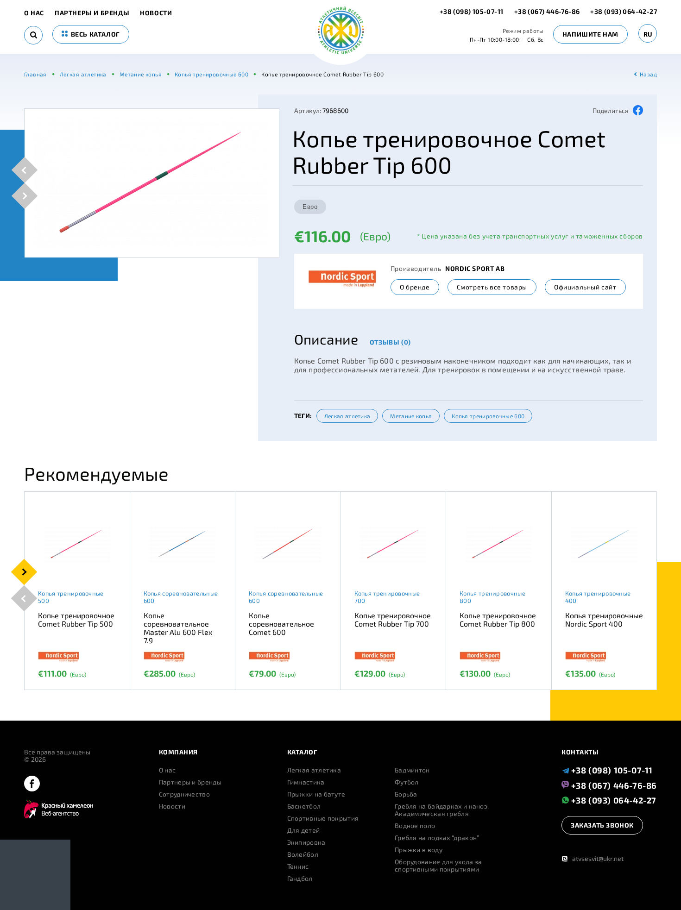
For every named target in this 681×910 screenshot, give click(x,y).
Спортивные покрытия (323, 818)
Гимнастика (306, 782)
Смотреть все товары (492, 287)
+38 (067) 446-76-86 (547, 11)
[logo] (341, 31)
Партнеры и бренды (92, 13)
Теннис (298, 866)
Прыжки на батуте (316, 794)
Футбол (407, 782)
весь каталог (94, 34)
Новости (156, 13)
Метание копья (411, 416)
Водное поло (415, 825)
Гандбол (300, 878)
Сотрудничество (184, 794)
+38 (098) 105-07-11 (472, 11)
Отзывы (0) (390, 342)
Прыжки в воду (418, 850)
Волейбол (302, 854)
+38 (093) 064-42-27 (623, 11)
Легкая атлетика (347, 416)
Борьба (406, 794)
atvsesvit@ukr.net (592, 858)
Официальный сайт (585, 287)
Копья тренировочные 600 (488, 416)
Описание (326, 339)
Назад (648, 74)
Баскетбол (304, 806)
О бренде (415, 287)
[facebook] (32, 784)
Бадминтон (412, 770)
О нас (34, 13)
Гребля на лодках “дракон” (437, 837)
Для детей (303, 830)
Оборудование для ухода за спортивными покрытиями (438, 865)
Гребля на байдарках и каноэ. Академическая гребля (442, 810)
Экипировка (306, 842)
